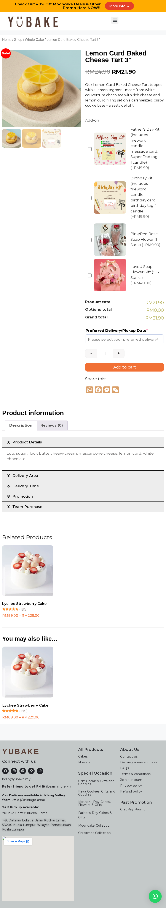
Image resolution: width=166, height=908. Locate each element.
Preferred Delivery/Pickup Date (117, 330)
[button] (114, 20)
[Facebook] (5, 771)
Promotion (22, 496)
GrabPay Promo (132, 809)
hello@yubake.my (16, 779)
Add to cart (124, 367)
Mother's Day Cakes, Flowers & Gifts (94, 803)
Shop (18, 39)
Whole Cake (34, 39)
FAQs (124, 768)
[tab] (21, 425)
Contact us (128, 756)
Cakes (83, 756)
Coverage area (32, 800)
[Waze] (40, 771)
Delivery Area (25, 475)
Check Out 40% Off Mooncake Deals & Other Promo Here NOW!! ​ (58, 6)
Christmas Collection (94, 833)
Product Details (27, 442)
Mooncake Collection (95, 825)
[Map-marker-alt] (31, 771)
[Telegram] (22, 771)
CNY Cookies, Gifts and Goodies (96, 782)
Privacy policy (131, 786)
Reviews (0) (51, 425)
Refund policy (131, 791)
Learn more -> (58, 786)
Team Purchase (27, 507)
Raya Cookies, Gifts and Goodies (96, 792)
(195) (23, 609)
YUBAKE (21, 751)
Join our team (131, 780)
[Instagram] (14, 771)
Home (6, 39)
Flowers (84, 762)
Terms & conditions (135, 774)
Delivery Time (25, 486)
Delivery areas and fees (138, 762)
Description (20, 425)
